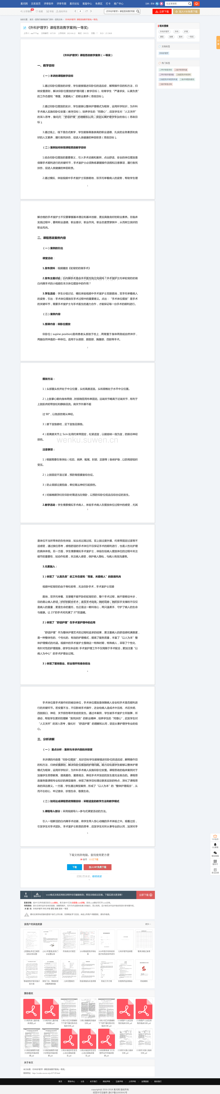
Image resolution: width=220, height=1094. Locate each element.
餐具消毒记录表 (144, 951)
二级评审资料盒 (181, 70)
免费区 (99, 3)
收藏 (41, 11)
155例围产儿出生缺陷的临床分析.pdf (125, 1022)
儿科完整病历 (69, 981)
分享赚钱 (27, 11)
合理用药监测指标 (125, 981)
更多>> (148, 924)
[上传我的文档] (197, 3)
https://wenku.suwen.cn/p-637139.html (46, 1073)
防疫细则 (144, 981)
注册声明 (119, 1082)
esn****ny (35, 33)
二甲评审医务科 (165, 70)
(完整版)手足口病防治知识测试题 (32, 952)
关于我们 (93, 1082)
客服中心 (87, 3)
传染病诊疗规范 (69, 951)
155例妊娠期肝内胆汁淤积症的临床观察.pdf (31, 1053)
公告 (82, 1082)
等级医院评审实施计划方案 (32, 982)
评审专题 (61, 3)
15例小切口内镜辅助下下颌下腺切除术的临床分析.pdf (69, 1023)
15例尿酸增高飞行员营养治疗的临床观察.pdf (106, 1053)
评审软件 (48, 3)
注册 (147, 4)
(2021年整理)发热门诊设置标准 (50, 952)
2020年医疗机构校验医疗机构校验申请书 (106, 952)
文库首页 (36, 3)
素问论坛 (74, 3)
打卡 (108, 3)
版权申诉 (63, 11)
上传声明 (132, 1082)
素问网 (24, 3)
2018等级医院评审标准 (88, 952)
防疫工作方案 (106, 981)
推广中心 (118, 3)
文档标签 (166, 46)
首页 (31, 20)
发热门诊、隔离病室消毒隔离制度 (50, 982)
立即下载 (164, 11)
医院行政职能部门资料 (44, 20)
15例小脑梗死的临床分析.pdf (88, 1022)
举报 (52, 11)
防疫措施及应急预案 (88, 981)
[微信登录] (157, 4)
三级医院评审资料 (183, 75)
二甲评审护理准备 (166, 75)
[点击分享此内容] (218, 42)
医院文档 (58, 20)
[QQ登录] (161, 4)
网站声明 (106, 1082)
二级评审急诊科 (165, 84)
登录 (152, 4)
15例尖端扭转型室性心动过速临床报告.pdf (69, 1053)
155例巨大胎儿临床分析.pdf (125, 1051)
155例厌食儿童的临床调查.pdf (31, 1022)
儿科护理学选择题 (125, 951)
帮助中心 (71, 1082)
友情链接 (145, 1082)
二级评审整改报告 (187, 79)
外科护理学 (163, 53)
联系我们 (157, 1082)
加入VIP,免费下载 (188, 11)
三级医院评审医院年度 (168, 79)
